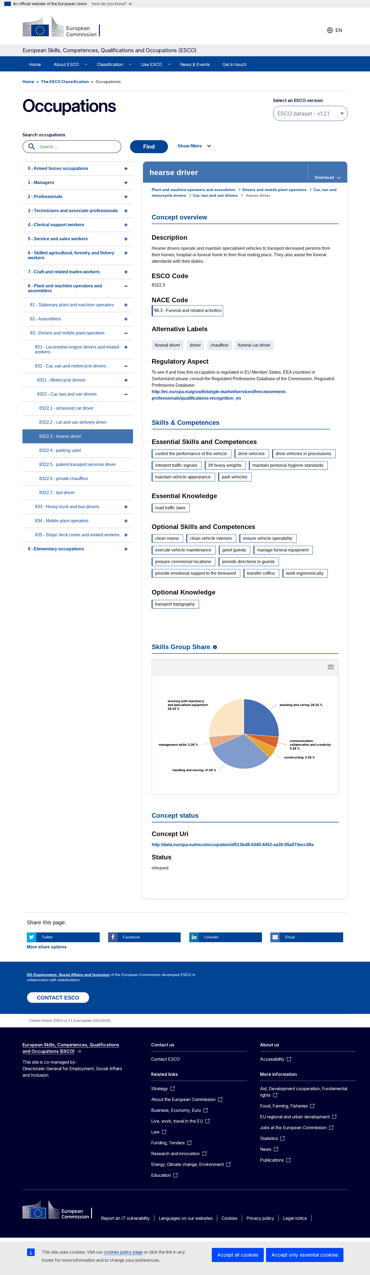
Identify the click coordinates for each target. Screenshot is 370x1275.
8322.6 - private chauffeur (63, 478)
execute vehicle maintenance (183, 550)
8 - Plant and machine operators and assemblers (65, 288)
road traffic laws (170, 507)
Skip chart (245, 669)
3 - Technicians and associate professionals (73, 210)
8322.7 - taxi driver (57, 492)
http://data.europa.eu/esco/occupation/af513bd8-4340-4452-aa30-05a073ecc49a (233, 844)
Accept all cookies (237, 1255)
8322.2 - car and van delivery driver (73, 422)
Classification (110, 64)
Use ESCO (151, 64)
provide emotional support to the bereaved (195, 573)
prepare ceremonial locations (183, 561)
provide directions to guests (248, 561)
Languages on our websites (186, 1218)
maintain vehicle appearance (183, 477)
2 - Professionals (45, 196)
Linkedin (211, 937)
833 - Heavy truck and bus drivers (67, 506)
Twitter (47, 937)
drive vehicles (251, 453)
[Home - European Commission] (66, 27)
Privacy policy (260, 1218)
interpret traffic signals (176, 465)
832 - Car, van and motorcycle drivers (70, 366)
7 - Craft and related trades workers (64, 272)
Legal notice (295, 1218)
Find (149, 146)
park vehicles (234, 477)
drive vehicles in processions (303, 453)
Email (290, 937)
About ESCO (66, 64)
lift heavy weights (224, 465)
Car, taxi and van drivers (215, 195)
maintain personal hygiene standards (287, 465)
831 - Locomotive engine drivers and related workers (77, 349)
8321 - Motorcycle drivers (61, 380)
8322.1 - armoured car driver (66, 408)
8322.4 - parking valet (60, 450)
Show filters (190, 146)
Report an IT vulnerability (125, 1218)
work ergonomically (304, 573)
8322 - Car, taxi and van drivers (67, 394)
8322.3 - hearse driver (60, 436)
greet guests (234, 550)
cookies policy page (123, 1252)
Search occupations (43, 134)
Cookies (230, 1218)
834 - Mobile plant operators (62, 520)
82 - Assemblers (45, 319)
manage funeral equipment (283, 550)
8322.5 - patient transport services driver (77, 464)
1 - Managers (41, 182)
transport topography (175, 604)
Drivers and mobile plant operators (274, 190)
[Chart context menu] (330, 667)
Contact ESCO (165, 1059)
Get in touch (234, 64)
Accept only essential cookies (304, 1255)
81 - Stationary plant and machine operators (72, 305)
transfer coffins (261, 573)
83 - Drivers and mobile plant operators (67, 333)
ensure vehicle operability (267, 538)
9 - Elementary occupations (56, 549)
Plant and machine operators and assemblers (193, 190)
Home (35, 64)
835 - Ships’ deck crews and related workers (77, 535)
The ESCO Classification (65, 81)
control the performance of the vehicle (191, 453)
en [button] (338, 30)
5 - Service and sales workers (58, 238)
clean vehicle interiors (211, 538)
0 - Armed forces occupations (58, 168)
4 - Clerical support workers (56, 224)
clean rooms (167, 538)
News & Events (195, 64)
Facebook (131, 937)
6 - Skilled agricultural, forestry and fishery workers (71, 255)
